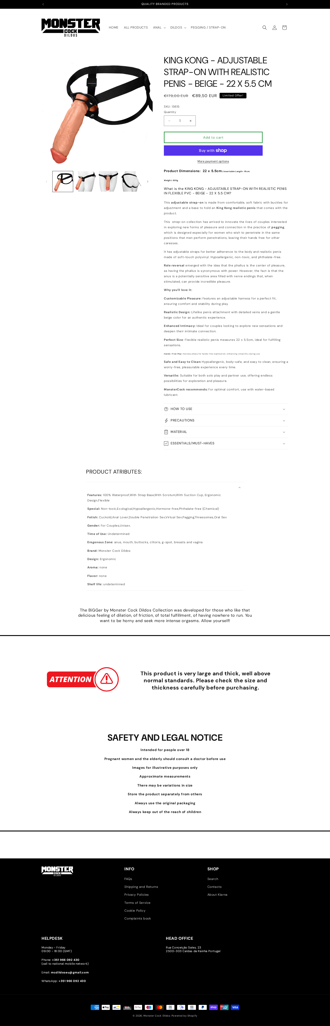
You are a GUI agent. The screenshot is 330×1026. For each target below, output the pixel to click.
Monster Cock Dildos (156, 1015)
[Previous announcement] (43, 4)
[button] (158, 27)
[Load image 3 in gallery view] (108, 181)
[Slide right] (148, 181)
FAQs (128, 879)
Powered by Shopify (185, 1015)
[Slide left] (46, 181)
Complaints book (137, 918)
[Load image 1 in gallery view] (63, 181)
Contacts (214, 887)
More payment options (213, 161)
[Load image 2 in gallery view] (85, 181)
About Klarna (217, 895)
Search (212, 879)
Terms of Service (137, 903)
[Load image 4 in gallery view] (131, 181)
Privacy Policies (136, 895)
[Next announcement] (287, 4)
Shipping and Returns (141, 887)
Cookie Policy (134, 911)
